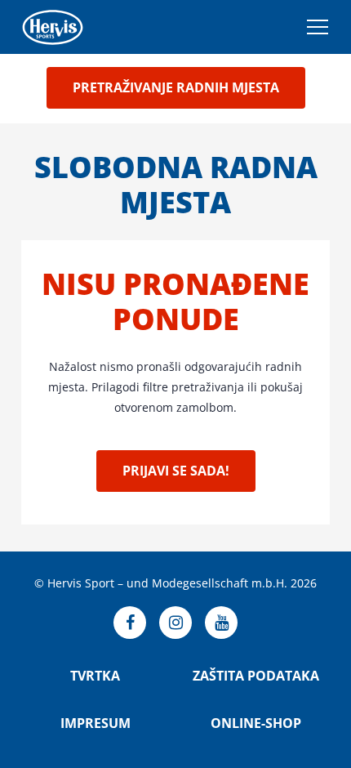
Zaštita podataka (256, 676)
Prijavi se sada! (175, 471)
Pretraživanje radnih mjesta (176, 87)
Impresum (95, 723)
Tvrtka (95, 676)
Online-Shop (256, 723)
